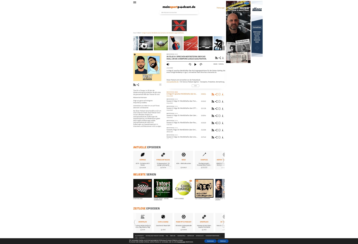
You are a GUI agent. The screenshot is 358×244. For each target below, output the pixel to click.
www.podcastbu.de (172, 82)
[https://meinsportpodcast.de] (179, 8)
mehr (195, 85)
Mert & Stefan (170, 54)
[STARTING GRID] (142, 188)
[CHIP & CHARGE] (183, 188)
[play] (195, 64)
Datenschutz (200, 235)
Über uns (172, 235)
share (138, 84)
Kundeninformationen (212, 235)
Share (220, 58)
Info (220, 94)
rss (135, 84)
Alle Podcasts (139, 235)
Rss (213, 94)
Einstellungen (181, 242)
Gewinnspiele (181, 235)
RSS (217, 58)
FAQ (167, 235)
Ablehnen (223, 241)
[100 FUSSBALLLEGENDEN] (204, 188)
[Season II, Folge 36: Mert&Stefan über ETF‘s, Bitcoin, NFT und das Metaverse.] (223, 108)
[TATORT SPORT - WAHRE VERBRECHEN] (163, 188)
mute (168, 64)
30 (190, 64)
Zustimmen (210, 241)
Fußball (139, 33)
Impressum (190, 235)
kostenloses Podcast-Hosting (155, 235)
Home (134, 33)
